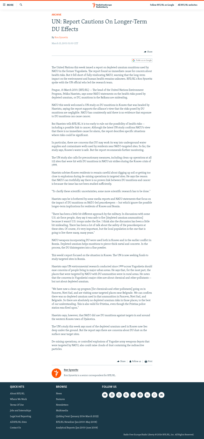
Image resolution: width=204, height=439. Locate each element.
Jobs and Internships (20, 410)
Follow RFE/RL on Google (162, 5)
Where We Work (18, 399)
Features (60, 399)
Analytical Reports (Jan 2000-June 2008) (77, 427)
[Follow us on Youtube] (105, 395)
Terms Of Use (17, 405)
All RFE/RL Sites (18, 422)
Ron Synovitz (61, 37)
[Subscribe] (161, 395)
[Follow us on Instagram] (119, 395)
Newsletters (62, 405)
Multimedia (62, 410)
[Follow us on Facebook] (140, 395)
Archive (56, 15)
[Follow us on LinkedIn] (147, 395)
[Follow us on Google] (126, 395)
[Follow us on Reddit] (112, 395)
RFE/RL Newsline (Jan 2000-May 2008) (76, 422)
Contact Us (15, 427)
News (59, 393)
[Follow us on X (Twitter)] (133, 395)
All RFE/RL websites (187, 5)
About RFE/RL (17, 393)
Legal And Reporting (20, 416)
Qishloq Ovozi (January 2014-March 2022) (77, 416)
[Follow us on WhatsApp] (154, 395)
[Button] (148, 52)
